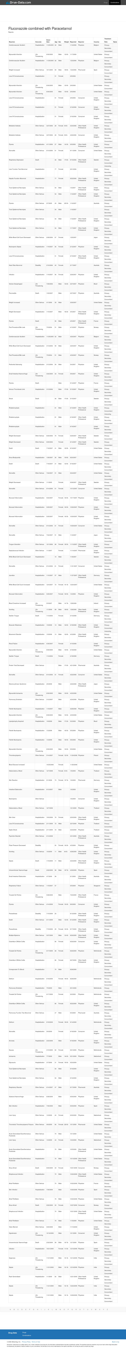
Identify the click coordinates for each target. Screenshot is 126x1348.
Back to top (115, 1342)
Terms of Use (36, 1342)
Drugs (106, 2)
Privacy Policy (26, 1342)
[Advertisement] (63, 14)
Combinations (115, 2)
